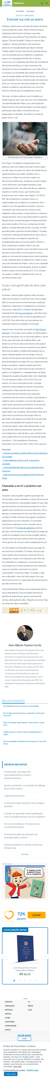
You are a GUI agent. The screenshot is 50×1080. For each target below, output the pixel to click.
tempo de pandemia (26, 528)
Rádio (30, 1006)
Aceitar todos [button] (11, 1074)
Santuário (10, 1022)
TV (29, 1002)
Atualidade (20, 11)
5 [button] (36, 981)
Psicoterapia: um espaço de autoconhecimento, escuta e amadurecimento (17, 774)
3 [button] (25, 981)
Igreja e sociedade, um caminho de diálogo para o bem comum (24, 787)
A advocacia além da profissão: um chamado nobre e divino (21, 836)
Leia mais (17, 1066)
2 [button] (20, 981)
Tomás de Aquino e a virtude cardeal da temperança (23, 846)
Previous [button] (4, 956)
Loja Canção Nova (15, 930)
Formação (10, 1006)
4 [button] (30, 981)
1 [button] (14, 981)
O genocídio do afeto (14, 795)
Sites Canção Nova (46, 3)
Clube (7, 1018)
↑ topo (25, 998)
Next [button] (45, 956)
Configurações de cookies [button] (14, 1070)
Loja (30, 1010)
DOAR (24, 1039)
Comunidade (10, 1026)
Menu (42, 3)
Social (8, 1030)
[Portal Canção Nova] (7, 3)
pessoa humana (25, 313)
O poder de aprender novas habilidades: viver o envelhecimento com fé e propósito (24, 815)
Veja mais (25, 854)
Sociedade (30, 11)
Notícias (9, 1010)
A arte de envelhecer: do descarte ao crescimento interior (22, 825)
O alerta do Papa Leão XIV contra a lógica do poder (24, 804)
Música (8, 1014)
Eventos (8, 1002)
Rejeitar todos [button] (33, 1070)
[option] (25, 957)
